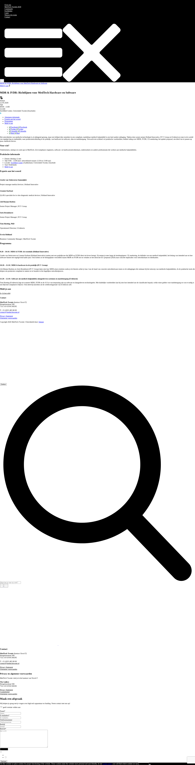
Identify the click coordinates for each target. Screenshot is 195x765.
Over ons (8, 5)
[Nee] (150, 764)
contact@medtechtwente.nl (9, 312)
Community (9, 9)
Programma (9, 121)
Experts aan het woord (13, 119)
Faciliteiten (8, 11)
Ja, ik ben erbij (5, 293)
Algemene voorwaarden (8, 318)
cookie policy (107, 764)
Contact (7, 17)
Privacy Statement (6, 316)
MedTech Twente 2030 (13, 7)
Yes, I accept (143, 764)
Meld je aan (9, 123)
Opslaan (3, 761)
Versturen (4, 749)
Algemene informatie (12, 117)
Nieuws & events (11, 15)
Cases (7, 13)
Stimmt (41, 322)
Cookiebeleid (4, 692)
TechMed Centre (17, 163)
